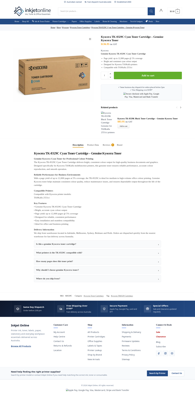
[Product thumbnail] (109, 122)
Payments (126, 336)
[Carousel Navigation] (178, 107)
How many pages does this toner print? (54, 261)
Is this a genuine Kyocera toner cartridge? (56, 244)
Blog (158, 342)
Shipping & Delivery (131, 332)
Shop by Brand (95, 354)
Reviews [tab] (108, 145)
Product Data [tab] (93, 145)
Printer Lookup (95, 350)
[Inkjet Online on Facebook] (159, 353)
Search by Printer (157, 373)
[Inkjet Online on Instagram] (165, 353)
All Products (93, 332)
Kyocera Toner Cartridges (94, 296)
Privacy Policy (128, 354)
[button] (175, 11)
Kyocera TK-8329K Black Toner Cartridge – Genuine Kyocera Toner (147, 119)
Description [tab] (78, 145)
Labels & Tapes (95, 345)
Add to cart (147, 75)
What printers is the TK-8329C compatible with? (59, 253)
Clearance (161, 336)
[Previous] (177, 107)
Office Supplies (95, 341)
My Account (59, 332)
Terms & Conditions (131, 350)
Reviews (126, 345)
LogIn (161, 11)
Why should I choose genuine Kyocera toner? (57, 270)
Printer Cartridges (96, 336)
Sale (158, 332)
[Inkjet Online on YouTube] (172, 353)
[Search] (151, 11)
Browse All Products (21, 346)
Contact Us (59, 341)
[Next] (181, 107)
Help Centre (59, 336)
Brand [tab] (119, 145)
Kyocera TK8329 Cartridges (122, 296)
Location (58, 350)
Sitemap (126, 359)
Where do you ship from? (48, 278)
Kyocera (105, 50)
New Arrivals (94, 359)
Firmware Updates (131, 341)
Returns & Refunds (63, 345)
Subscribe (161, 346)
